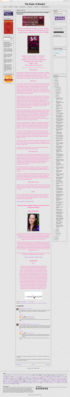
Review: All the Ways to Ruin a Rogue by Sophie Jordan (60, 178)
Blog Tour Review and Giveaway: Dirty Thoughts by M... (59, 147)
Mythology (56, 379)
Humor (26, 379)
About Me (10, 6)
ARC (47, 375)
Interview (32, 379)
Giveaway (37, 378)
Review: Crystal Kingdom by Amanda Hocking (60, 102)
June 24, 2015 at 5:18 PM (28, 308)
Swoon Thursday (25, 382)
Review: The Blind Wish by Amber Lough (59, 171)
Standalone (62, 381)
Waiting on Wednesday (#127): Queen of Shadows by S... (60, 219)
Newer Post (19, 364)
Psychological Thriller (49, 380)
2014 (56, 236)
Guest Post (58, 378)
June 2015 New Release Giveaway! (59, 181)
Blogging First (24, 376)
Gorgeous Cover (46, 378)
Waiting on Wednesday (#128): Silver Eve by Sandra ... (60, 195)
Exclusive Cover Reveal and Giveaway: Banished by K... (59, 164)
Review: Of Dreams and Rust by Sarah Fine (59, 99)
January (57, 234)
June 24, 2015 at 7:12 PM (35, 324)
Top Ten (49, 382)
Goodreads (27, 201)
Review (42, 303)
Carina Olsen (21, 308)
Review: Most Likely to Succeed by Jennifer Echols (59, 168)
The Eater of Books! (35, 4)
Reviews (16, 6)
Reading (59, 380)
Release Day (64, 380)
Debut (4, 378)
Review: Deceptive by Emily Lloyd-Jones (59, 136)
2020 (56, 78)
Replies (21, 314)
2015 (56, 86)
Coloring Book (39, 376)
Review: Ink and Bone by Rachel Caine (59, 138)
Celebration (33, 376)
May (57, 228)
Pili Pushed (27, 380)
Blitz (4, 376)
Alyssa (23, 316)
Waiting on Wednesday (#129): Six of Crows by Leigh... (60, 160)
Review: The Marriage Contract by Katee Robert (59, 143)
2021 (56, 77)
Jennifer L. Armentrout (37, 303)
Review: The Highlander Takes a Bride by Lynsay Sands (59, 199)
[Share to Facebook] (32, 301)
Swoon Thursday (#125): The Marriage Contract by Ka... (59, 151)
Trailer (61, 382)
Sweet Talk (19, 382)
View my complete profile (58, 13)
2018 (56, 81)
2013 (56, 238)
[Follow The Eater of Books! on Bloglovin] (58, 51)
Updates (64, 382)
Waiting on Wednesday (7, 383)
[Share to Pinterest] (33, 301)
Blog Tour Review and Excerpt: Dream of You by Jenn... (59, 123)
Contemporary (26, 303)
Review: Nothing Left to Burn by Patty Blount (59, 129)
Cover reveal (62, 376)
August (57, 93)
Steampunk (8, 382)
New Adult (61, 379)
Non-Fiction (11, 380)
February (57, 233)
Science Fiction (30, 381)
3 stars (20, 303)
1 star (4, 375)
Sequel (44, 381)
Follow (55, 55)
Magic (37, 379)
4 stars (36, 375)
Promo (42, 380)
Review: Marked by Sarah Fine (59, 111)
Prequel (39, 380)
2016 (56, 84)
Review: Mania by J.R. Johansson (59, 205)
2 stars (8, 375)
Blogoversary (29, 376)
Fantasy (23, 378)
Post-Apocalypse (33, 380)
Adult (22, 303)
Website (26, 257)
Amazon (32, 201)
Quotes (56, 380)
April (57, 230)
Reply (20, 312)
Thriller (38, 382)
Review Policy (22, 6)
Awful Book (56, 375)
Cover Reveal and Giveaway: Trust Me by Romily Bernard (59, 154)
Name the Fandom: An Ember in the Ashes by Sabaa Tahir (59, 119)
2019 (56, 80)
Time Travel (44, 382)
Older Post (48, 364)
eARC (29, 303)
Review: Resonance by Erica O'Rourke (60, 202)
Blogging (18, 376)
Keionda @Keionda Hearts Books (24, 324)
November (58, 89)
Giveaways (30, 6)
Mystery (51, 379)
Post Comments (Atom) (35, 368)
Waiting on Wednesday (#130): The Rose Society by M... (60, 126)
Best (61, 375)
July (56, 95)
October (57, 90)
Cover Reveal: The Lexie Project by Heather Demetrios (59, 216)
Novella (15, 380)
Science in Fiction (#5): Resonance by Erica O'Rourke (60, 174)
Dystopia (9, 378)
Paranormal (20, 380)
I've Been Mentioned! (45, 6)
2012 (56, 239)
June (57, 96)
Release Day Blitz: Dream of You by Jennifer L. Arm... (59, 133)
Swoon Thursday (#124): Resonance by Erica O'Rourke (59, 188)
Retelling (6, 381)
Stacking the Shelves (53, 381)
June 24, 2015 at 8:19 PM (30, 316)
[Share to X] (31, 301)
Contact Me (36, 6)
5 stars (43, 375)
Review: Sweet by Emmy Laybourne (59, 210)
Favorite (30, 378)
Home (5, 6)
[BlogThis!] (30, 301)
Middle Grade (41, 379)
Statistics (4, 382)
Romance (45, 303)
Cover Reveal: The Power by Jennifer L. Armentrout (60, 192)
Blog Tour (9, 376)
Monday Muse (46, 379)
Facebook (36, 257)
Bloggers (14, 376)
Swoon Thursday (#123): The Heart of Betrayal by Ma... (60, 212)
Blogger (40, 394)
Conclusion (44, 376)
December (58, 87)
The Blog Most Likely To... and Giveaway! (59, 113)
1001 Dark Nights (20, 201)
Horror (23, 379)
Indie (29, 379)
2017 (56, 83)
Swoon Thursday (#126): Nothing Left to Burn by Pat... (59, 116)
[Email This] (29, 301)
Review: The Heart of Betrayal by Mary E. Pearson (59, 226)
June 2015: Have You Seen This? (59, 157)
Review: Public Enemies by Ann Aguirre (59, 105)
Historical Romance (7, 379)
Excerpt (32, 303)
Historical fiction (16, 379)
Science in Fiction (39, 381)
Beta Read (64, 375)
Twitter (41, 257)
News (8, 380)
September (58, 92)
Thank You (33, 382)
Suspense (13, 382)
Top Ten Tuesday (55, 382)
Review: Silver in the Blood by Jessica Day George (59, 222)
